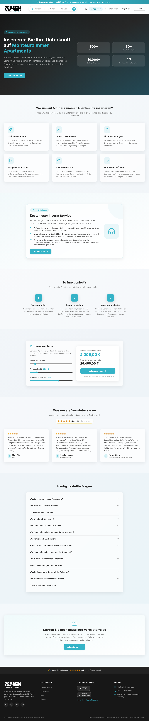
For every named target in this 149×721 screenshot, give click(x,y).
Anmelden (139, 9)
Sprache (142, 717)
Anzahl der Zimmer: (38, 361)
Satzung (133, 717)
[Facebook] (6, 704)
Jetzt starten (12, 75)
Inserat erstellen (111, 9)
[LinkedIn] (17, 704)
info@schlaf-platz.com (125, 687)
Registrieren (127, 9)
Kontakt (43, 699)
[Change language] (86, 9)
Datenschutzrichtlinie (112, 717)
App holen (106, 2)
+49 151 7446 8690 (124, 691)
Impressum (124, 717)
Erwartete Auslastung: (40, 377)
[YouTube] (22, 704)
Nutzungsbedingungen (96, 717)
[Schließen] (146, 2)
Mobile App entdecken (89, 700)
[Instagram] (11, 704)
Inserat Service (46, 687)
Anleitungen (45, 691)
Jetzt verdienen (96, 371)
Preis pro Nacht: (39, 369)
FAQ (42, 695)
